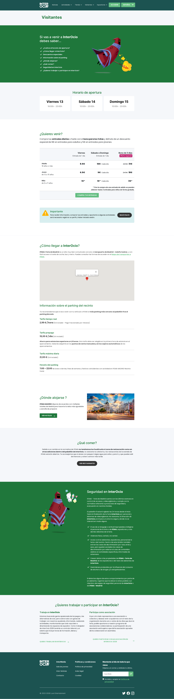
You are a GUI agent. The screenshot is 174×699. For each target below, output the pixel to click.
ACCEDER (114, 5)
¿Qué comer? (48, 64)
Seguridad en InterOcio (52, 67)
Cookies (78, 675)
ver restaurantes (87, 463)
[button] (67, 4)
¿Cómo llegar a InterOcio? (54, 51)
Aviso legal (79, 671)
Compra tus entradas (87, 195)
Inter (61, 671)
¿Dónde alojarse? (50, 61)
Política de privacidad (83, 667)
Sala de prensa (62, 667)
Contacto (60, 675)
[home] (44, 5)
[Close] (96, 271)
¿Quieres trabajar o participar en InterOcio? (61, 70)
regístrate (124, 215)
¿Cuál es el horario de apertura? (56, 48)
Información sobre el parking (55, 58)
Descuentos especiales (52, 54)
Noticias (55, 5)
